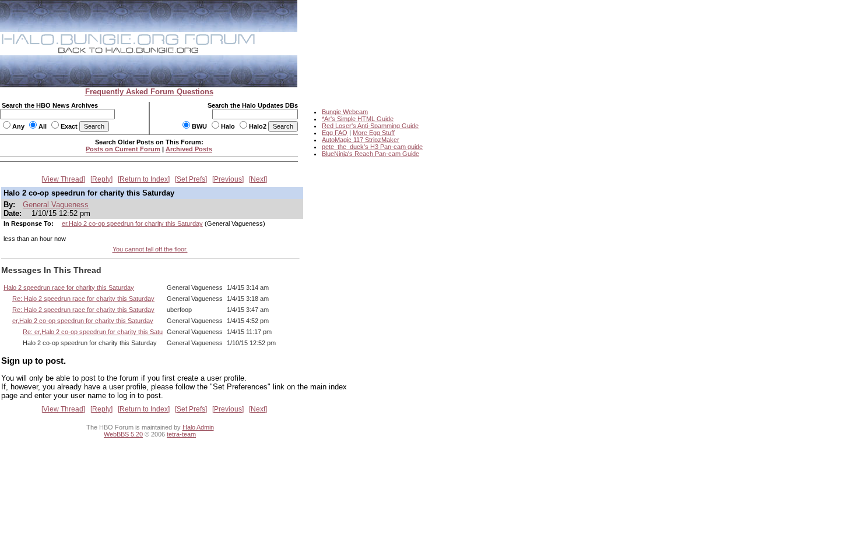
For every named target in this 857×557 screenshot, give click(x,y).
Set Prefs (191, 179)
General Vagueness (56, 204)
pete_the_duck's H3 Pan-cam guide (372, 146)
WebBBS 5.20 (123, 434)
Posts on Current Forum (123, 149)
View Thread (63, 179)
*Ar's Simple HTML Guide (358, 118)
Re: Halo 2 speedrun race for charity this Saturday (83, 298)
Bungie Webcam (345, 111)
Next (258, 179)
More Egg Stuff (374, 132)
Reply (101, 179)
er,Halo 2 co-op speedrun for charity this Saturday (132, 223)
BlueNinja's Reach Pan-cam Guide (370, 153)
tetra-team (181, 434)
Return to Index (144, 179)
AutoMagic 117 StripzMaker (360, 139)
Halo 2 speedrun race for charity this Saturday (68, 287)
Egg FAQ (334, 132)
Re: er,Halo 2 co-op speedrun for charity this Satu (93, 331)
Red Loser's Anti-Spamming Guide (370, 125)
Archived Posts (189, 149)
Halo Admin (198, 427)
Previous (228, 179)
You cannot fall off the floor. (150, 249)
